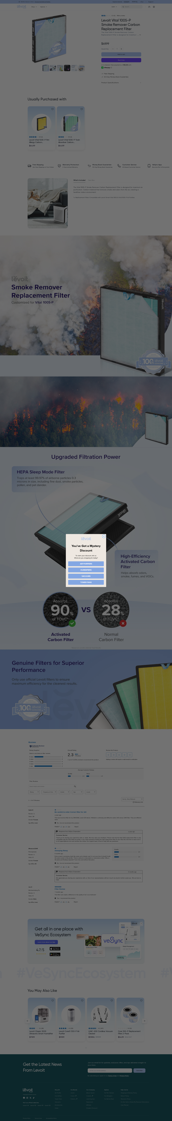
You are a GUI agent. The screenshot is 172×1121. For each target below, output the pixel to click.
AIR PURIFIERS (86, 563)
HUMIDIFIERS (86, 570)
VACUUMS (86, 576)
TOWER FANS (86, 582)
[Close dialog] (103, 536)
